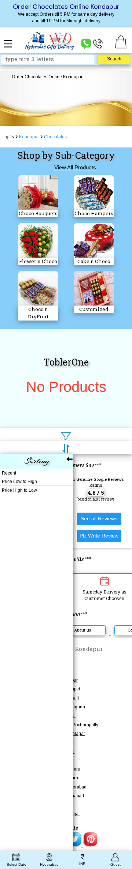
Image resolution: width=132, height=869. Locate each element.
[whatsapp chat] (86, 43)
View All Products (75, 167)
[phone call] (97, 43)
